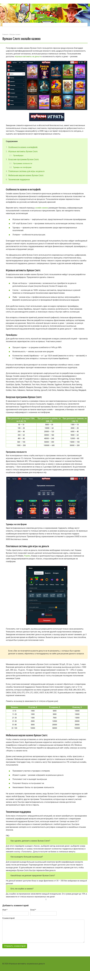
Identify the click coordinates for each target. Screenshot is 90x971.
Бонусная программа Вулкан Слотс (23, 159)
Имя (4, 910)
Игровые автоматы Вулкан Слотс (23, 151)
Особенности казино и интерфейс (23, 147)
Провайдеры (18, 155)
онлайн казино (41, 208)
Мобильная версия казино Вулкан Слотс (25, 175)
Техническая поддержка (19, 179)
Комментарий (8, 918)
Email (33, 910)
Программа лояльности (22, 163)
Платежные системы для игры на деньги (26, 171)
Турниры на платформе (22, 167)
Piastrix (27, 556)
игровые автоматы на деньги (28, 56)
